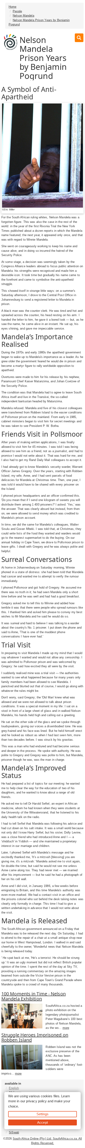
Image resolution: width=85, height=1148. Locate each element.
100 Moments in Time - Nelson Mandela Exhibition (33, 996)
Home (12, 6)
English (14, 1088)
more (66, 1028)
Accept (42, 1122)
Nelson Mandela (23, 15)
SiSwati (14, 1132)
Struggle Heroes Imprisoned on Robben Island (34, 1037)
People (17, 11)
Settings (42, 1114)
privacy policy (36, 1101)
